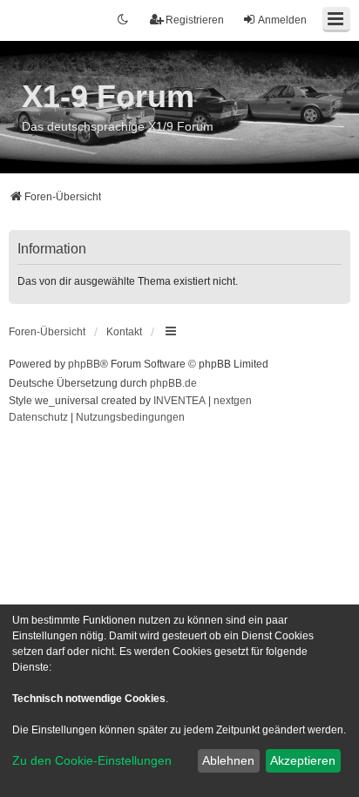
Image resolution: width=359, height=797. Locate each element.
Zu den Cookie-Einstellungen (92, 760)
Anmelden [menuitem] (282, 20)
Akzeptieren (302, 760)
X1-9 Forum (108, 96)
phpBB (84, 364)
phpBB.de (173, 383)
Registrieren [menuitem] (195, 20)
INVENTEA (179, 401)
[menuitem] (38, 418)
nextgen (232, 401)
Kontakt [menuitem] (124, 332)
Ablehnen (228, 760)
